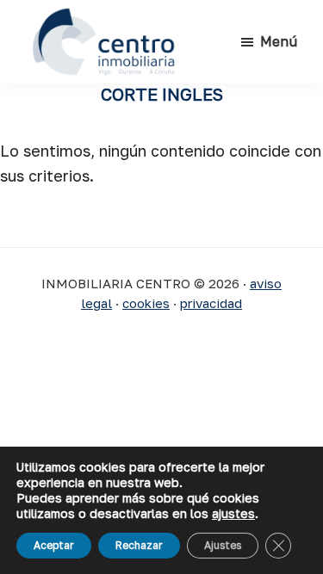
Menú (278, 41)
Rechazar (139, 545)
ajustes (233, 513)
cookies (146, 303)
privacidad (211, 303)
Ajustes (222, 545)
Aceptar (54, 545)
